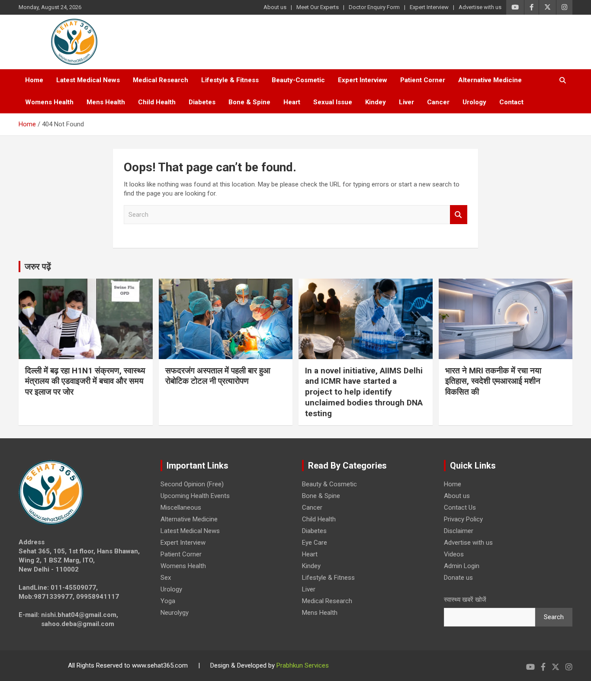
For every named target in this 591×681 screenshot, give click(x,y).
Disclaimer (458, 531)
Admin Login (461, 566)
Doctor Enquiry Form (374, 7)
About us (274, 7)
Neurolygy (175, 613)
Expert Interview (429, 7)
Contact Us (460, 507)
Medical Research (160, 80)
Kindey (375, 102)
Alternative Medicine (490, 80)
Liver (406, 102)
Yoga (168, 601)
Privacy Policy (463, 519)
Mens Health (106, 102)
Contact (511, 102)
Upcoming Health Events (195, 496)
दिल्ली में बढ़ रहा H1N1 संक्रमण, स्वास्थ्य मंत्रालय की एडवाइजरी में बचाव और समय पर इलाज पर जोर (85, 381)
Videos (454, 554)
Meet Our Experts (317, 7)
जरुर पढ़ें (38, 266)
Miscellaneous (181, 507)
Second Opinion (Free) (192, 484)
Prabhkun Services (302, 665)
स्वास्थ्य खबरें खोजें (465, 600)
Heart (291, 102)
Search (458, 215)
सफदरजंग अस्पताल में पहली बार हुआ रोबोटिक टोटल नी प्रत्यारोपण (217, 376)
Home (34, 80)
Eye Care (314, 542)
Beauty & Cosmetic (329, 484)
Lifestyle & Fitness (230, 80)
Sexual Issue (332, 102)
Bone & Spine (249, 102)
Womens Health (49, 102)
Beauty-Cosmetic (298, 80)
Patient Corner (422, 80)
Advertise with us (480, 7)
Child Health (157, 102)
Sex (166, 577)
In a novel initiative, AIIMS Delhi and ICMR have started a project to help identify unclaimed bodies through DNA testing (364, 392)
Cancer (438, 102)
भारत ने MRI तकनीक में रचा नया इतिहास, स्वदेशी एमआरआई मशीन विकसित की (493, 381)
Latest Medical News (88, 80)
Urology (474, 102)
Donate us (458, 577)
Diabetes (202, 102)
